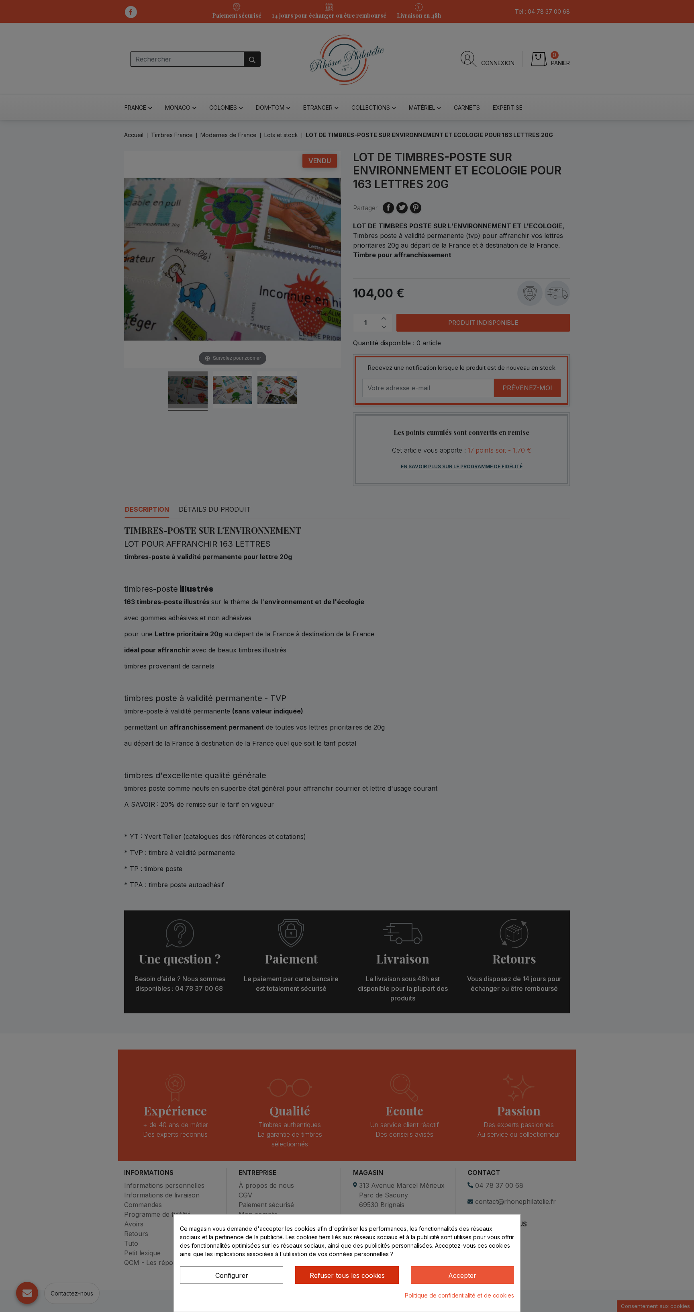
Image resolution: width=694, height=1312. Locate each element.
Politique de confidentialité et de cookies (459, 1295)
